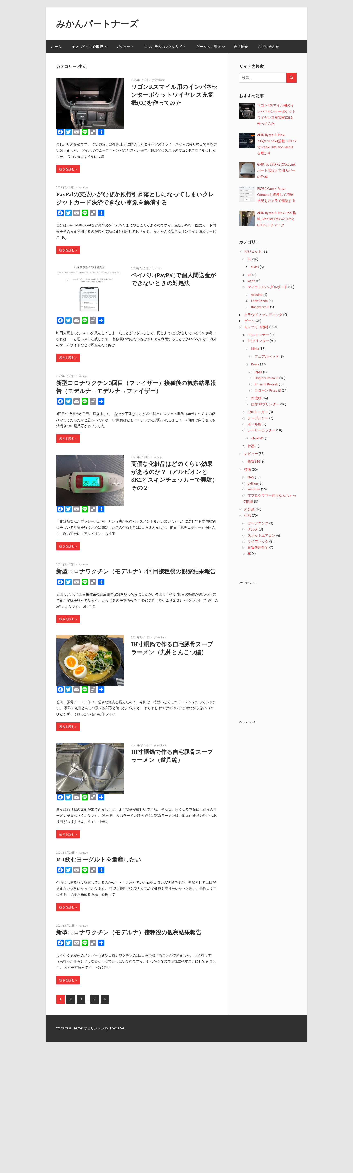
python (253, 483)
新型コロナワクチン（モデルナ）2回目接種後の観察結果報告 (136, 571)
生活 (247, 515)
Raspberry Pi (260, 307)
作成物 (256, 398)
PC (249, 259)
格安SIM (254, 461)
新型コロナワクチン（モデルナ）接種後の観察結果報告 (129, 932)
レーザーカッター (261, 430)
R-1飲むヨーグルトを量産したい (98, 859)
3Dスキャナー (258, 334)
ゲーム (249, 321)
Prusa (255, 364)
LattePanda (259, 301)
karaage (83, 187)
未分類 (249, 509)
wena (251, 281)
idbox (255, 348)
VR (249, 275)
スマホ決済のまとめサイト (165, 46)
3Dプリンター (258, 341)
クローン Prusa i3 (268, 390)
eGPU (255, 267)
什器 (251, 446)
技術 (247, 469)
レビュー (251, 453)
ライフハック (258, 541)
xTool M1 (257, 438)
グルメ (253, 529)
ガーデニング (258, 523)
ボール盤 (254, 424)
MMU (258, 372)
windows (254, 489)
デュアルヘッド (267, 356)
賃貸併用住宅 (258, 547)
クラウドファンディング (263, 314)
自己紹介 (241, 46)
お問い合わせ (268, 46)
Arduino (257, 294)
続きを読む (67, 169)
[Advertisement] (268, 646)
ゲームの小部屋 (208, 46)
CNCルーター (258, 412)
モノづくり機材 (256, 327)
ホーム (56, 46)
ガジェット (125, 46)
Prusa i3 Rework (266, 384)
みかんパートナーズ (97, 23)
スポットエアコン (261, 535)
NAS (251, 477)
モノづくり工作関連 (87, 46)
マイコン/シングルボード (267, 287)
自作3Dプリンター (265, 404)
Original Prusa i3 (266, 378)
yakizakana (158, 80)
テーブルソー (258, 418)
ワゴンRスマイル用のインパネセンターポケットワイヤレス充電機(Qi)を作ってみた (174, 95)
